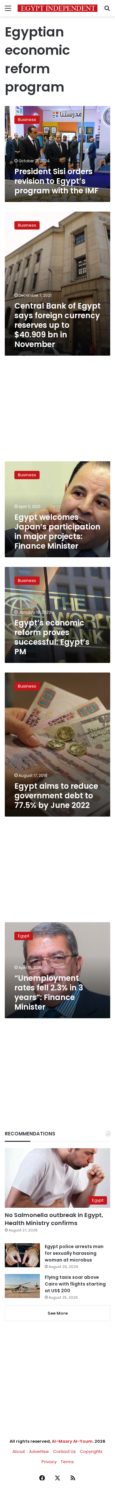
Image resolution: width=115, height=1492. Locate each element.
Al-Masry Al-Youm (72, 1441)
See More (58, 1313)
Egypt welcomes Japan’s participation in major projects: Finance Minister (57, 531)
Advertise (39, 1451)
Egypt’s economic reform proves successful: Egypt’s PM (51, 637)
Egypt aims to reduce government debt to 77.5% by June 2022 (56, 796)
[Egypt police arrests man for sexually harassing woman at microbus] (22, 1255)
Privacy (49, 1462)
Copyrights (91, 1451)
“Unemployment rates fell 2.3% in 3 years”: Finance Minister (48, 992)
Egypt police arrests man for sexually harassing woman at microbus (74, 1253)
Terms (67, 1462)
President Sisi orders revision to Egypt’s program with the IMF (56, 181)
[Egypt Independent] (57, 8)
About (18, 1451)
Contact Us (64, 1451)
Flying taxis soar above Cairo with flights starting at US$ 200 (75, 1284)
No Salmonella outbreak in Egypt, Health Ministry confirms (54, 1219)
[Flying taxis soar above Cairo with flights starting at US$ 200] (22, 1286)
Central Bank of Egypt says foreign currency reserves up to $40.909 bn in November (57, 325)
